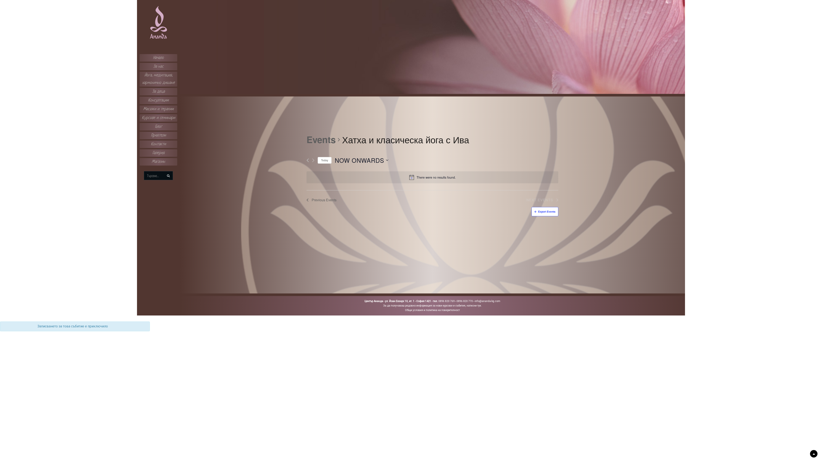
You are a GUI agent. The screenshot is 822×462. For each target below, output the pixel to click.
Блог (158, 126)
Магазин (158, 162)
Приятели (158, 135)
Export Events (546, 211)
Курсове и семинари (158, 118)
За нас (158, 66)
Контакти (158, 144)
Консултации (158, 100)
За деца (158, 91)
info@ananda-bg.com (487, 301)
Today (324, 160)
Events (321, 139)
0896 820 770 (465, 301)
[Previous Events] (308, 160)
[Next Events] (313, 160)
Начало (158, 58)
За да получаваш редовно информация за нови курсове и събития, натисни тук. (432, 305)
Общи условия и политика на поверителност (432, 310)
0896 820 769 (446, 301)
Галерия (158, 153)
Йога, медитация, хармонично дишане (158, 79)
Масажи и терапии (158, 109)
